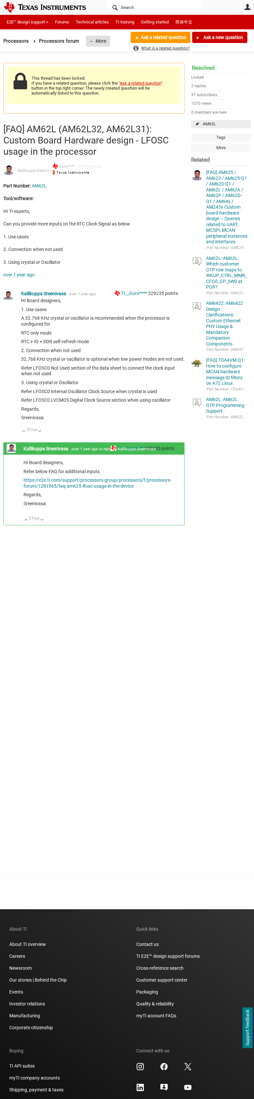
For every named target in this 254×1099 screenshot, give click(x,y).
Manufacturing (24, 1015)
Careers (17, 956)
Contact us (147, 944)
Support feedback (247, 1028)
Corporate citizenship (31, 1027)
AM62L (209, 123)
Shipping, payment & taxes (36, 1089)
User (247, 7)
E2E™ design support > (27, 22)
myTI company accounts (34, 1077)
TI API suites (22, 1066)
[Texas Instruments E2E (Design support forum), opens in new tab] (164, 1089)
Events (16, 992)
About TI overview (27, 944)
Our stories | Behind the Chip (38, 980)
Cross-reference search (160, 968)
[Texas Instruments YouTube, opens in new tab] (188, 1089)
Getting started (155, 22)
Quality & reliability (155, 1003)
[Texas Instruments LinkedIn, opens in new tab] (140, 1089)
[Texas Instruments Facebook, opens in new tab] (164, 1069)
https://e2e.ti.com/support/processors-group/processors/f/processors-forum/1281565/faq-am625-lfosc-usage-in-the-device (97, 483)
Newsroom (20, 968)
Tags (221, 137)
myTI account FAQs (156, 1015)
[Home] (49, 7)
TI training (124, 22)
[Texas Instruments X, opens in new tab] (188, 1069)
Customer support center (162, 980)
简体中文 (183, 22)
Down (40, 431)
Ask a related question (163, 37)
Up (24, 431)
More (101, 41)
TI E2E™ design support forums (168, 956)
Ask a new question (222, 37)
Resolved (203, 67)
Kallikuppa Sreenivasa (36, 170)
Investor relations (27, 1003)
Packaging (147, 992)
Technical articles (92, 22)
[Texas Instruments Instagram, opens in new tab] (140, 1069)
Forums (62, 22)
